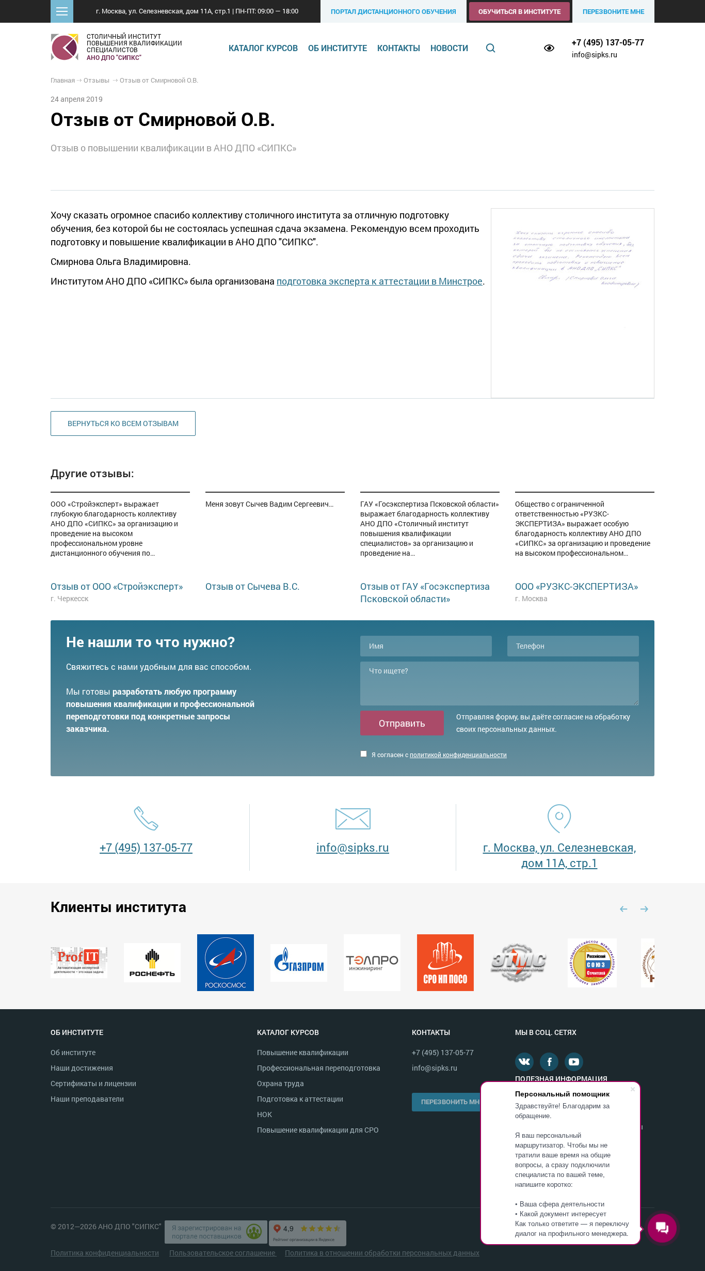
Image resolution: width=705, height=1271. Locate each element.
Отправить (402, 723)
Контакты (398, 47)
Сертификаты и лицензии (93, 1083)
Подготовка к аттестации (300, 1099)
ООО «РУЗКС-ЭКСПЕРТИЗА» (576, 586)
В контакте (524, 1062)
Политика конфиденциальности (105, 1253)
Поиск (490, 48)
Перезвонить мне (452, 1101)
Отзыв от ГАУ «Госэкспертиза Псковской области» (425, 592)
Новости (449, 47)
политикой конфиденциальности (458, 754)
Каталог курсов (263, 47)
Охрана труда (280, 1083)
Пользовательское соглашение (223, 1253)
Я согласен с (438, 754)
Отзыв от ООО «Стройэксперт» (117, 586)
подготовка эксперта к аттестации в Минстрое (380, 281)
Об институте (337, 47)
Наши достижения (82, 1068)
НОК (264, 1114)
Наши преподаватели (87, 1099)
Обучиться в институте (519, 11)
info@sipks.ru (594, 54)
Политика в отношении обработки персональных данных (382, 1253)
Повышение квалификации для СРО (318, 1130)
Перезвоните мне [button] (613, 11)
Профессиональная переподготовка (318, 1068)
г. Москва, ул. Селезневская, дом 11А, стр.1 (559, 855)
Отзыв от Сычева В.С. (252, 586)
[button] (62, 11)
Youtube (574, 1062)
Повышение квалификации (302, 1052)
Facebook (549, 1062)
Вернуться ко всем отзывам (123, 423)
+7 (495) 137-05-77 (608, 42)
